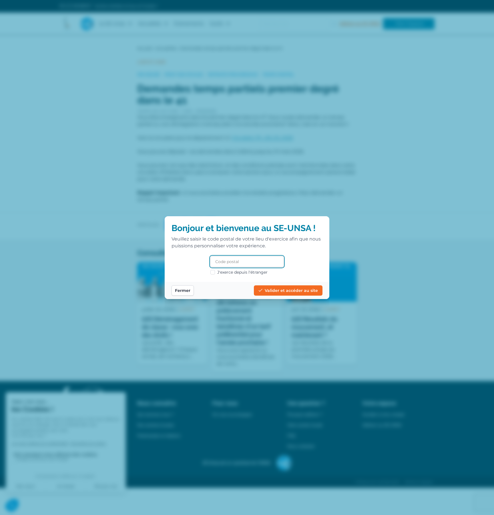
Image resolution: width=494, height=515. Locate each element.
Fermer (182, 290)
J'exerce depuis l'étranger (242, 272)
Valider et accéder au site (291, 290)
